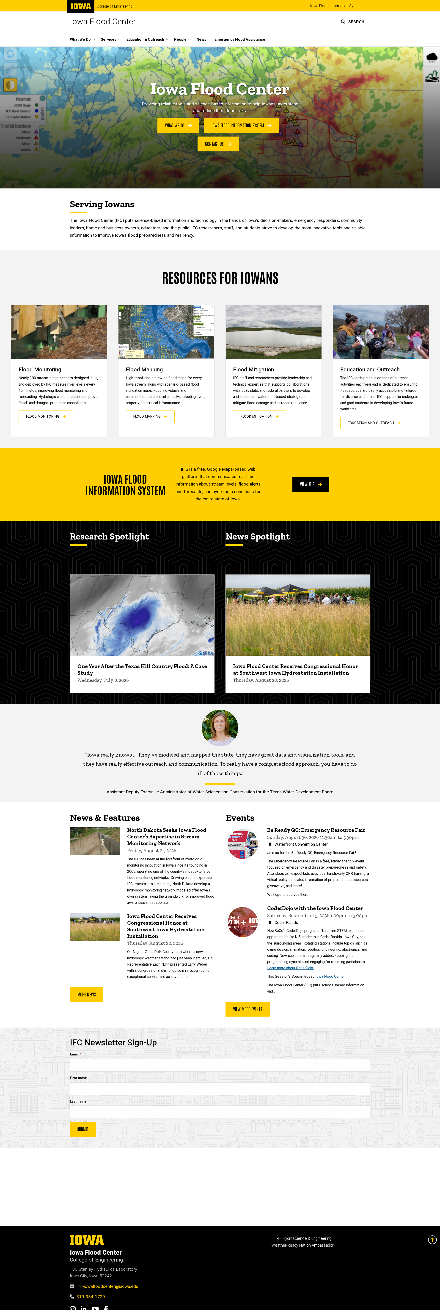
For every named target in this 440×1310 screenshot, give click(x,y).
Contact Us (215, 144)
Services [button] (108, 39)
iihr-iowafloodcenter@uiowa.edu (107, 1286)
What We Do (175, 125)
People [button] (180, 39)
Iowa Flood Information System (336, 6)
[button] (352, 21)
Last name (78, 1101)
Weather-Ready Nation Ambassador (302, 1245)
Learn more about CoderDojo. (290, 968)
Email (74, 1054)
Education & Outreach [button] (145, 39)
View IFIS (308, 484)
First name (78, 1078)
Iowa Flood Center (103, 22)
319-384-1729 (91, 1296)
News (201, 39)
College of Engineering (114, 6)
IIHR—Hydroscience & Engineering (301, 1238)
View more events (247, 1009)
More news (86, 994)
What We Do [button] (80, 39)
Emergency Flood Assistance (239, 39)
